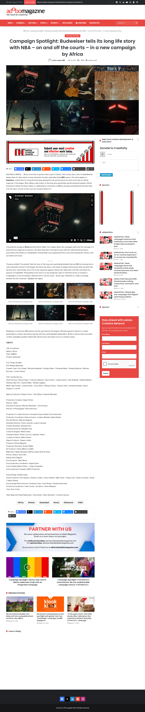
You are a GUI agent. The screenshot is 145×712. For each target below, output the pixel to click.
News (10, 23)
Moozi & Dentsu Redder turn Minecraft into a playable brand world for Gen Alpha (19, 616)
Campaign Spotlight (36, 31)
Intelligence (67, 23)
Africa (21, 502)
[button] (20, 294)
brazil (57, 502)
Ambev (32, 502)
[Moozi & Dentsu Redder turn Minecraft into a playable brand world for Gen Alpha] (19, 604)
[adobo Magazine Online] (25, 11)
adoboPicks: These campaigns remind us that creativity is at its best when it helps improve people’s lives (125, 241)
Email (104, 352)
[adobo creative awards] (50, 152)
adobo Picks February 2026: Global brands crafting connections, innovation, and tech (126, 282)
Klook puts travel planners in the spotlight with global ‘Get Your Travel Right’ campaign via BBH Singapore (50, 617)
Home (27, 31)
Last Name (106, 343)
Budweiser (69, 502)
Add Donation (106, 175)
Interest (54, 23)
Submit (105, 373)
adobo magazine (57, 60)
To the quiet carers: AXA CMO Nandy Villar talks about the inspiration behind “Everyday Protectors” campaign (79, 617)
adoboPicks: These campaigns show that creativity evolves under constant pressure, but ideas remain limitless (126, 268)
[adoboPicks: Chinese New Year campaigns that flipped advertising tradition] (106, 295)
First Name (106, 334)
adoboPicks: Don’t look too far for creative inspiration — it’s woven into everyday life (126, 254)
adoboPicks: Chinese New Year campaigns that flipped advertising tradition (126, 294)
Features (32, 23)
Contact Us (59, 708)
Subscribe (81, 23)
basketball (45, 502)
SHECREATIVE (94, 23)
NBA (81, 502)
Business (20, 23)
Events (43, 23)
